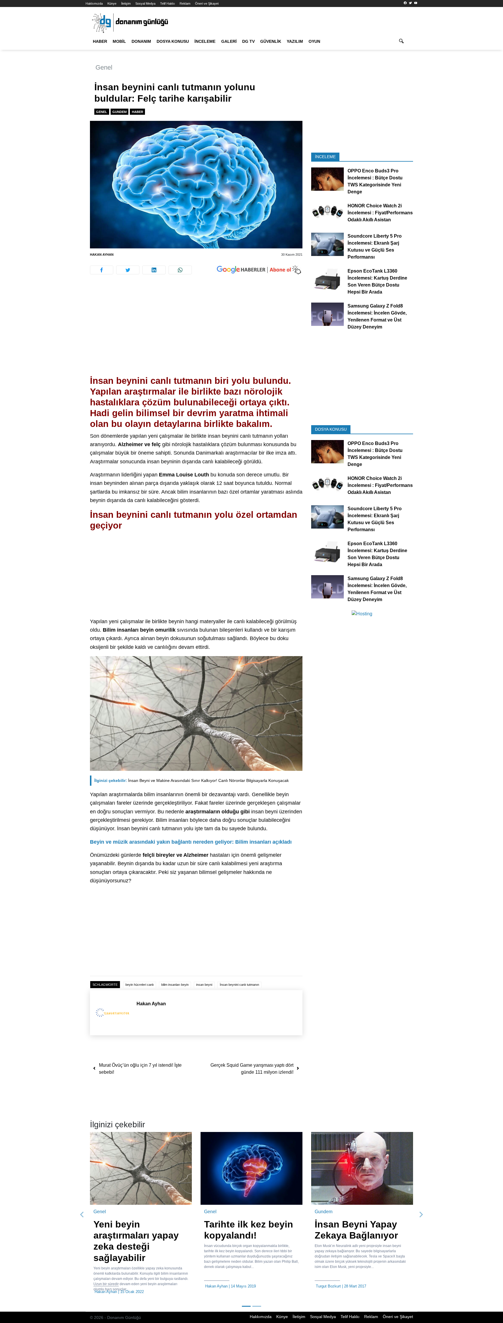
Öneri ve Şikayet (207, 3)
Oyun (314, 41)
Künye (111, 3)
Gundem (119, 112)
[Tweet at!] (127, 270)
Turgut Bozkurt (328, 1286)
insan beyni (204, 984)
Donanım (141, 41)
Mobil (119, 41)
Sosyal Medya (145, 3)
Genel (103, 67)
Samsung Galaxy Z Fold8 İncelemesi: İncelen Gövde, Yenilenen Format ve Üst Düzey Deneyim (377, 316)
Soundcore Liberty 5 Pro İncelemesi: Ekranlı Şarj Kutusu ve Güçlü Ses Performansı (375, 246)
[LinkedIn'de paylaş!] (154, 270)
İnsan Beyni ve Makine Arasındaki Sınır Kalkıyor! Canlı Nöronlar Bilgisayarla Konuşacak (191, 780)
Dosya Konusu (173, 41)
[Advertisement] (59, 104)
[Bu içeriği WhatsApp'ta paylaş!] (180, 270)
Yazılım (295, 41)
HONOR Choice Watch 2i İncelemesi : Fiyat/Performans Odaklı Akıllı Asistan (380, 212)
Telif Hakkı (167, 3)
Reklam (185, 3)
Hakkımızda (94, 3)
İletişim (126, 3)
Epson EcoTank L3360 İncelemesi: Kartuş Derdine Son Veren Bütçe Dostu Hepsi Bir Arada (377, 281)
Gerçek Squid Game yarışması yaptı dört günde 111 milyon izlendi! (251, 1069)
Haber (100, 41)
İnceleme (204, 41)
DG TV (248, 41)
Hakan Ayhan (102, 254)
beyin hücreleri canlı (139, 984)
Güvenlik (270, 41)
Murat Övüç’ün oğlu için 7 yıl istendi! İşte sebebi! (140, 1069)
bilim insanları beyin (175, 984)
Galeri (229, 41)
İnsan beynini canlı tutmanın (239, 984)
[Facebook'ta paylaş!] (101, 270)
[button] (82, 1215)
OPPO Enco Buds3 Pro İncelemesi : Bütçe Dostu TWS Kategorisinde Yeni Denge (375, 181)
